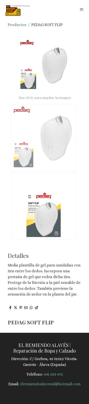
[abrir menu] (82, 9)
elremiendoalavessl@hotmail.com (50, 384)
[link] (17, 9)
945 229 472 (53, 374)
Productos (17, 25)
